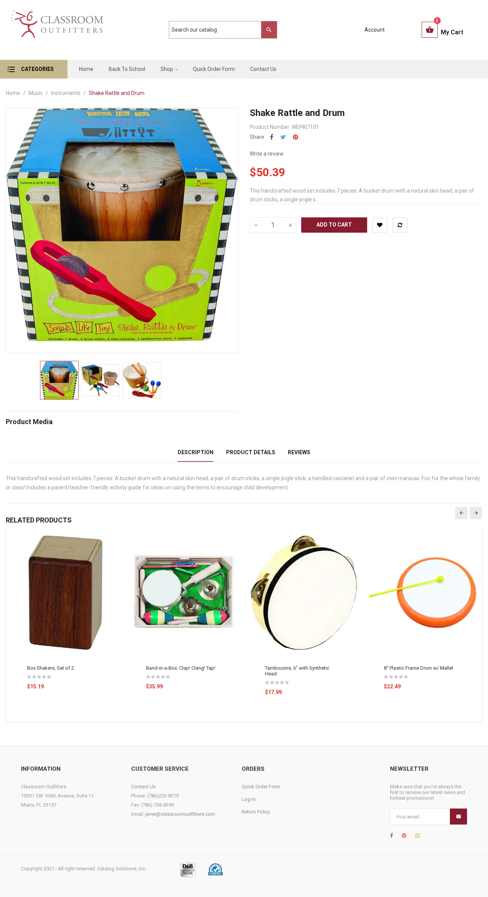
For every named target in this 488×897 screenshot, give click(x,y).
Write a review (267, 154)
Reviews (299, 452)
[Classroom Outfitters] (57, 30)
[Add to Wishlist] (379, 225)
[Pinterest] (404, 836)
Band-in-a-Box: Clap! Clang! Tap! (180, 668)
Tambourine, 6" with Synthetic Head (297, 671)
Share (271, 137)
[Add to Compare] (400, 225)
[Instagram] (417, 836)
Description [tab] (196, 452)
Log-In (249, 799)
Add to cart (334, 225)
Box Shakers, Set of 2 (50, 668)
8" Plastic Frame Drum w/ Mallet (418, 668)
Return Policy (256, 812)
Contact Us (143, 786)
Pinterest (295, 137)
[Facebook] (391, 836)
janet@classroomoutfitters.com (180, 814)
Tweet (283, 137)
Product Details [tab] (250, 452)
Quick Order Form (261, 786)
